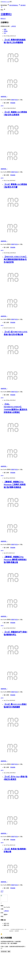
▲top (2, 105)
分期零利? (6, 14)
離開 (9, 951)
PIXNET (7, 929)
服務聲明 (17, 931)
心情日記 (13, 26)
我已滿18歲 (3, 951)
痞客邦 (13, 99)
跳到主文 (3, 18)
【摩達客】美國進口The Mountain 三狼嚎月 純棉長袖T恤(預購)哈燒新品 (15, 484)
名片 (5, 33)
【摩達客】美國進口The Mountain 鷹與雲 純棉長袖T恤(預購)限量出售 (15, 559)
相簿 (5, 29)
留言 (16, 99)
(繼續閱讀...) (4, 96)
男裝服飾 (12, 103)
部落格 (5, 31)
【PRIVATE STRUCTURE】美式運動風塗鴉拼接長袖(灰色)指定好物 (15, 259)
